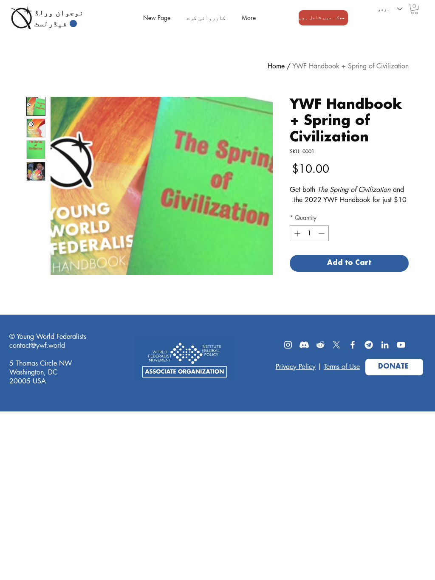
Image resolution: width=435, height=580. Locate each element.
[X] (336, 345)
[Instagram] (288, 345)
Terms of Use (342, 366)
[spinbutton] (309, 233)
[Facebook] (352, 345)
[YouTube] (401, 345)
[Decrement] (322, 233)
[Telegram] (369, 345)
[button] (414, 9)
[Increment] (296, 233)
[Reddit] (320, 345)
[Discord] (304, 345)
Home (276, 66)
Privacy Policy (296, 366)
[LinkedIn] (385, 345)
